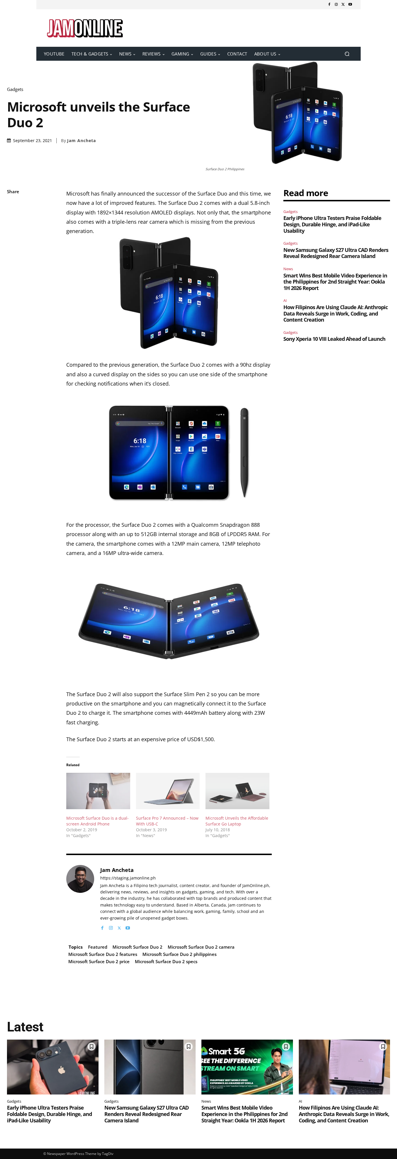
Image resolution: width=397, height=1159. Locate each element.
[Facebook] (329, 4)
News (288, 268)
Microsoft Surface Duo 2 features (102, 954)
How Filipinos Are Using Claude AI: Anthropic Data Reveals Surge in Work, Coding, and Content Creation (335, 313)
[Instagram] (336, 4)
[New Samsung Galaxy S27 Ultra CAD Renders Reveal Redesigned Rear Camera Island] (150, 1067)
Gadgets (15, 89)
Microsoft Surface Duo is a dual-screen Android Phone (97, 821)
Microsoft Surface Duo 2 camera (201, 947)
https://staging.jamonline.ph (128, 878)
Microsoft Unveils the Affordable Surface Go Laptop (236, 821)
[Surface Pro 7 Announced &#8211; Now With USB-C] (168, 791)
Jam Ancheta (81, 140)
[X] (343, 4)
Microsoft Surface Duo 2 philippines (179, 954)
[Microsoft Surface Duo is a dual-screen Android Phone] (98, 791)
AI (285, 300)
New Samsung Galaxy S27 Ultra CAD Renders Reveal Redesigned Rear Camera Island (335, 253)
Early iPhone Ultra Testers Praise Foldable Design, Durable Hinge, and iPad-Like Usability (332, 224)
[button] (347, 54)
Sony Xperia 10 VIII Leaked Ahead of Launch (334, 338)
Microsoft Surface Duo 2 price (99, 961)
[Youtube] (350, 4)
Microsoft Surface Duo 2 (137, 947)
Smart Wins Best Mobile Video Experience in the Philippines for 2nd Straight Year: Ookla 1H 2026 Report (335, 281)
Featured (97, 947)
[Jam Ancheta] (80, 898)
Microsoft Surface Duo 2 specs (166, 961)
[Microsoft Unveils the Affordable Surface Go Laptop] (237, 791)
